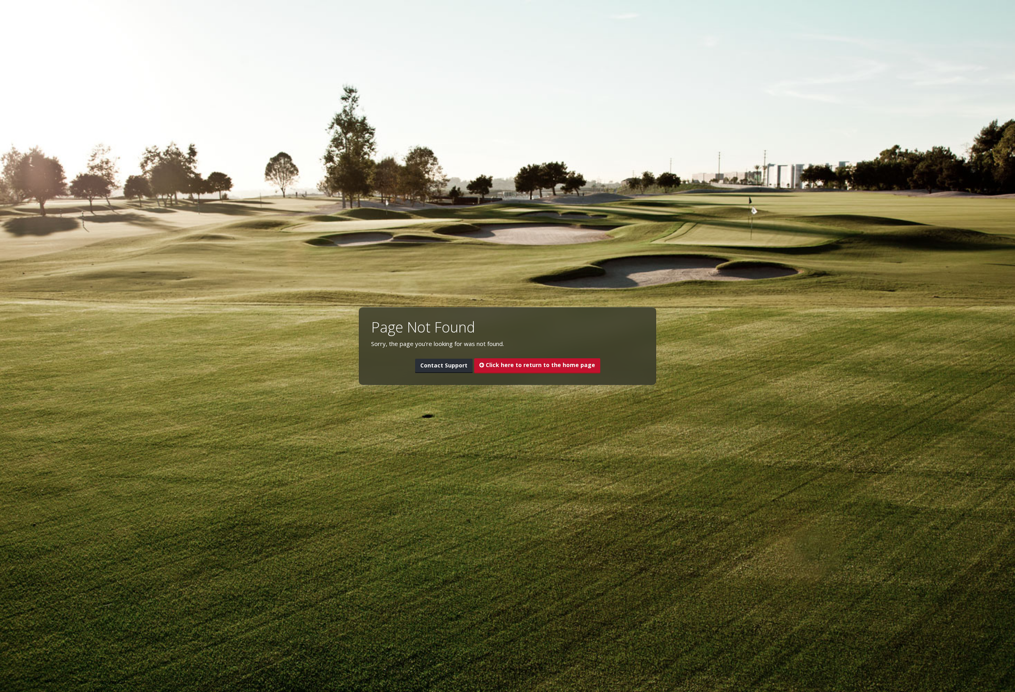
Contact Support (443, 365)
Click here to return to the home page (539, 365)
